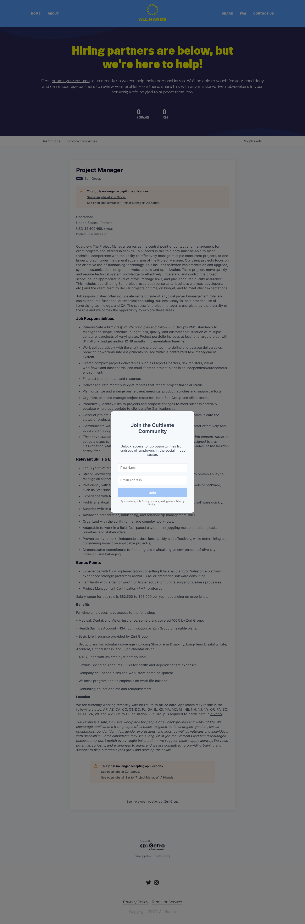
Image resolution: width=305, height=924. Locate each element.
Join (152, 493)
